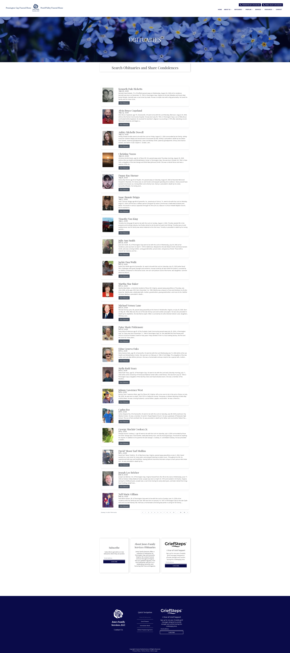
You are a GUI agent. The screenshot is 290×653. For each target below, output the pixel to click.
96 (184, 512)
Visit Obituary (124, 103)
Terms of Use (145, 651)
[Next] (187, 512)
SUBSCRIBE (114, 562)
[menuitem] (220, 9)
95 (180, 512)
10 (173, 512)
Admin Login (153, 651)
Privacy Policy (136, 651)
